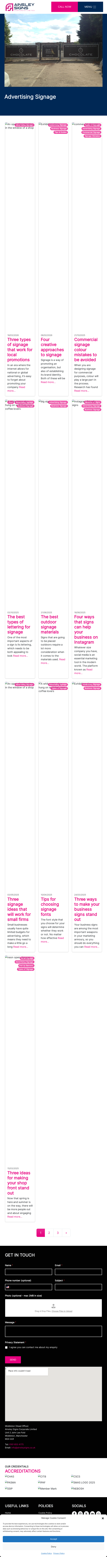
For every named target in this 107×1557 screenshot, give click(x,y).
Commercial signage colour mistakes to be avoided (86, 349)
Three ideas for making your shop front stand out (18, 1182)
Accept (53, 1539)
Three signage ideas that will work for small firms (19, 909)
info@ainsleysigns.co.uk (23, 1447)
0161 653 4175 (16, 1444)
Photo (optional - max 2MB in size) (23, 1295)
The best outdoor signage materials (50, 624)
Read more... (48, 382)
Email (58, 1265)
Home (8, 1513)
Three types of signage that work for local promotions (19, 349)
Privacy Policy (59, 1553)
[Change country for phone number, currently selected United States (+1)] (8, 1287)
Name (9, 1265)
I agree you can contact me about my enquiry (33, 1347)
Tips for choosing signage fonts (50, 907)
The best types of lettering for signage (18, 624)
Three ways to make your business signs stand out (87, 909)
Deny (53, 1546)
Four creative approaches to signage (52, 347)
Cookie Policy (46, 1553)
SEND (13, 1359)
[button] (102, 1518)
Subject (60, 1280)
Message (10, 1322)
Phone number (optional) (18, 1280)
